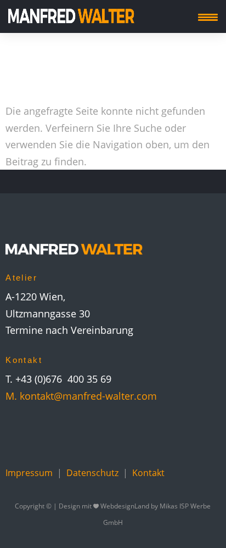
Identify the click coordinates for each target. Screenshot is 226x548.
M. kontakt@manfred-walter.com (81, 395)
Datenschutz (92, 473)
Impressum (29, 473)
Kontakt (148, 473)
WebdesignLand (125, 506)
